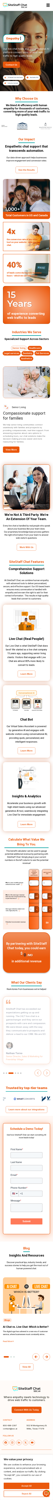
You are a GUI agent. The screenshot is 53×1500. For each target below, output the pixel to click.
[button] (48, 5)
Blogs (7, 1320)
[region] (26, 1477)
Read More (8, 1348)
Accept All (26, 1486)
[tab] (19, 348)
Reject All (26, 1493)
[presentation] (35, 1356)
